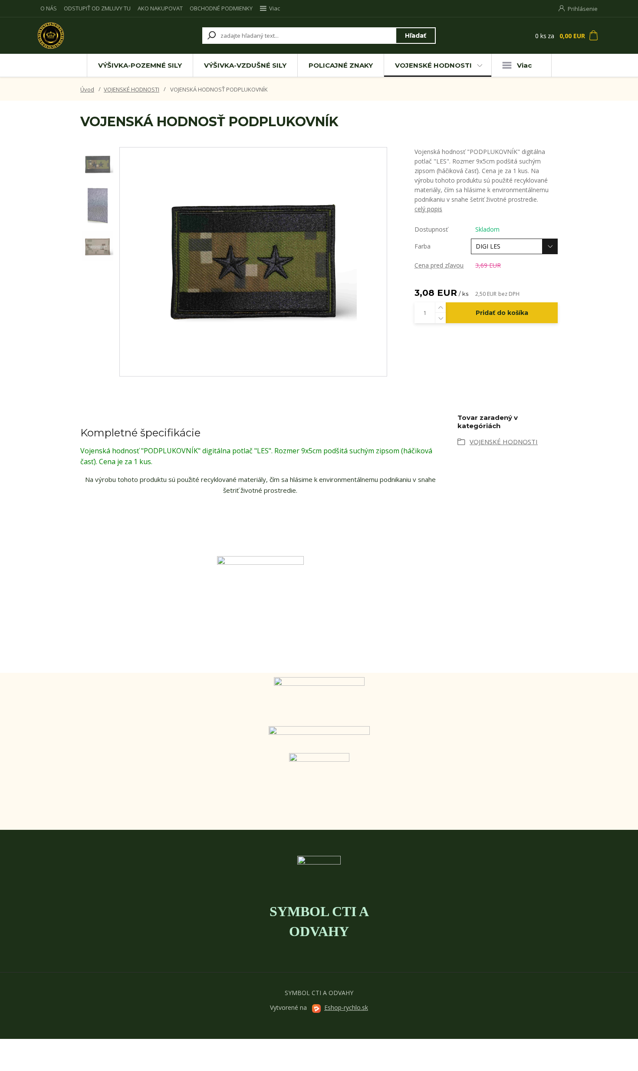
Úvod (87, 89)
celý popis (428, 209)
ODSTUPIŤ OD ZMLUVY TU (97, 8)
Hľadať (415, 35)
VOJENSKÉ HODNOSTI (433, 65)
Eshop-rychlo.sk (346, 1007)
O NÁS (48, 8)
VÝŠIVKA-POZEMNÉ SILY (140, 65)
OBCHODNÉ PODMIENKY (221, 8)
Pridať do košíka (502, 313)
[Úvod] (90, 35)
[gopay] (319, 699)
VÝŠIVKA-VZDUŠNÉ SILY (245, 65)
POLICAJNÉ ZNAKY (341, 65)
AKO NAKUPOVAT (160, 8)
